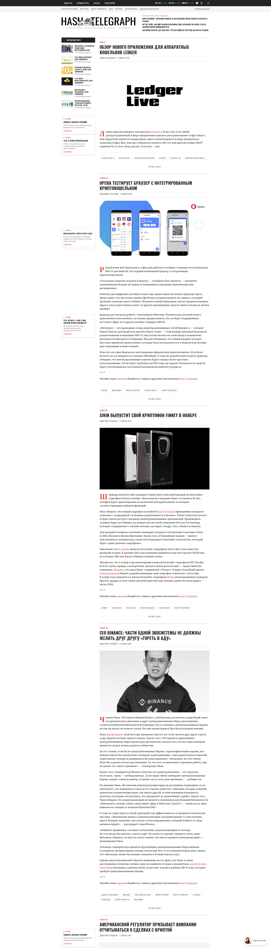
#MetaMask (116, 390)
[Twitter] (201, 3)
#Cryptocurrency (169, 390)
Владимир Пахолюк (109, 194)
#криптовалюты (147, 608)
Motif (170, 577)
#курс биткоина (70, 9)
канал (120, 378)
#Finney (104, 608)
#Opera (104, 390)
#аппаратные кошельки (145, 158)
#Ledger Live (176, 158)
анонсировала (108, 573)
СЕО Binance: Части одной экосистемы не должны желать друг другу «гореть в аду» (150, 635)
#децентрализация (109, 895)
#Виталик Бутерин (143, 895)
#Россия (84, 9)
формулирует (114, 734)
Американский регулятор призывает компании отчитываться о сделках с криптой (148, 927)
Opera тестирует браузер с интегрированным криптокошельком (146, 185)
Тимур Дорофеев (108, 58)
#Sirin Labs (131, 608)
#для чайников (99, 9)
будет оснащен (166, 511)
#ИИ (111, 9)
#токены (196, 895)
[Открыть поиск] (208, 3)
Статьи (96, 3)
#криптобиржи (162, 895)
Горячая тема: (155, 16)
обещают (118, 569)
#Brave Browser (133, 390)
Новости (68, 3)
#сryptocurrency (180, 895)
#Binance (126, 895)
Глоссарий (109, 3)
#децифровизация (149, 9)
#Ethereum (105, 899)
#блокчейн (116, 608)
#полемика (138, 899)
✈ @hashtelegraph (201, 9)
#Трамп (119, 9)
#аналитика (131, 9)
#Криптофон (164, 608)
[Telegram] (197, 3)
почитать (156, 131)
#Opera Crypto (151, 390)
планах (125, 549)
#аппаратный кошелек (194, 158)
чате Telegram (188, 378)
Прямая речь (83, 3)
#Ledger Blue (124, 158)
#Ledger (162, 158)
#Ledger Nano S (107, 158)
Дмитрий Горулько (109, 421)
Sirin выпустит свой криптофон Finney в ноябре (148, 415)
